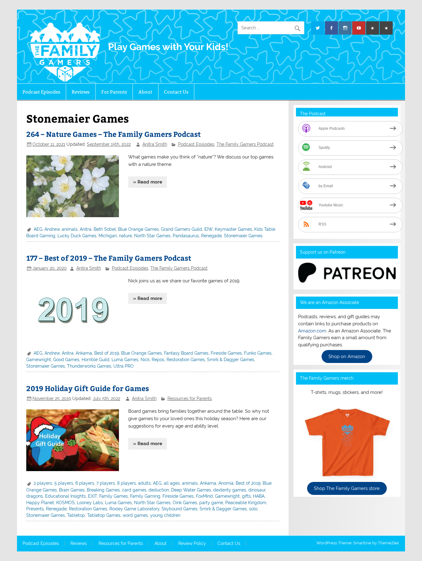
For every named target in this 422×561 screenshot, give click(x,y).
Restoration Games (186, 359)
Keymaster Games (233, 229)
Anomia (226, 483)
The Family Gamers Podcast (245, 144)
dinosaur (256, 489)
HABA (258, 496)
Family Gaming (145, 496)
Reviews (81, 92)
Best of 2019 (106, 353)
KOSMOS (65, 502)
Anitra (85, 229)
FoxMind (204, 496)
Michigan (108, 235)
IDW (208, 229)
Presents (35, 508)
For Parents (114, 92)
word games (135, 515)
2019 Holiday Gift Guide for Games (87, 388)
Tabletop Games (103, 515)
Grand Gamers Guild (181, 229)
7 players (105, 483)
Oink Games (185, 502)
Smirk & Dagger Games (230, 359)
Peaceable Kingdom (245, 502)
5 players (63, 483)
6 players (84, 483)
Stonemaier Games (243, 235)
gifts (246, 496)
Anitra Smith (154, 144)
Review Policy (192, 544)
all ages (172, 483)
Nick (145, 359)
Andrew (52, 229)
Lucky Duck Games (76, 235)
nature (125, 235)
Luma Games (125, 359)
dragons (34, 496)
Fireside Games (226, 353)
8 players (126, 483)
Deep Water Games (191, 489)
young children (165, 515)
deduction (159, 489)
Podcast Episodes (41, 92)
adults (144, 483)
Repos (158, 359)
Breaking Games (103, 489)
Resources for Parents (189, 398)
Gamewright (38, 359)
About (145, 92)
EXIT (92, 496)
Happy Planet (40, 502)
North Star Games (152, 235)
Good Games (66, 359)
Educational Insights (65, 496)
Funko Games (258, 353)
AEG (38, 229)
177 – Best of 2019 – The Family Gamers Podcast (108, 258)
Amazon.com (312, 331)
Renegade (211, 235)
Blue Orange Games (138, 229)
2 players (43, 483)
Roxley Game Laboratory (134, 508)
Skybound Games (179, 508)
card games (134, 489)
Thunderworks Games (89, 366)
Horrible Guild (95, 359)
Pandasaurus (186, 235)
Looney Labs (90, 502)
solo (253, 508)
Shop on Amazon (346, 356)
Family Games (113, 496)
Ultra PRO (123, 366)
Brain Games (72, 489)
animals (70, 229)
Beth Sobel (105, 229)
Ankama (84, 353)
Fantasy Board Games (186, 353)
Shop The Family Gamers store (347, 488)
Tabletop (76, 515)
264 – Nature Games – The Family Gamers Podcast (113, 134)
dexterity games (229, 489)
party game (211, 502)
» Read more (147, 182)
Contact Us (176, 92)
